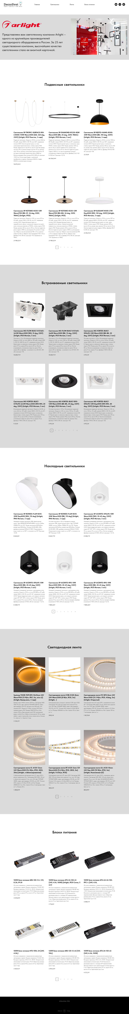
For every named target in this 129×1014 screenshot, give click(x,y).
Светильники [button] (54, 4)
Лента (72, 4)
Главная (37, 4)
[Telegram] (120, 4)
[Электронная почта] (116, 4)
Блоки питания (89, 4)
